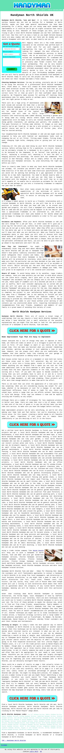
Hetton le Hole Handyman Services (31, 726)
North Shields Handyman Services (52, 722)
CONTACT (43, 10)
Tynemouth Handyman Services (11, 727)
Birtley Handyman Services (53, 727)
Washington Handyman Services (49, 724)
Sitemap (4, 745)
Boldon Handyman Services (42, 721)
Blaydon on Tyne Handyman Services (32, 727)
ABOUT (37, 10)
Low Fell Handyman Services (36, 714)
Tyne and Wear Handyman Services (24, 718)
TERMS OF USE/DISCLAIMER (54, 10)
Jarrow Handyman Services (25, 721)
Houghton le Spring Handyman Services (26, 719)
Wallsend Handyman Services (10, 729)
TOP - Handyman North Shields (14, 740)
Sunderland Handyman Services (46, 716)
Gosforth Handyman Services (10, 724)
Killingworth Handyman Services (29, 724)
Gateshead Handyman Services (47, 719)
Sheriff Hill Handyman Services (28, 729)
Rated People (38, 550)
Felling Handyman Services (28, 716)
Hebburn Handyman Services (10, 716)
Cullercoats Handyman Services (44, 718)
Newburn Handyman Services (54, 714)
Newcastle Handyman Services (16, 722)
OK (41, 751)
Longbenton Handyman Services (52, 726)
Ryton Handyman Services (33, 722)
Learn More (34, 751)
